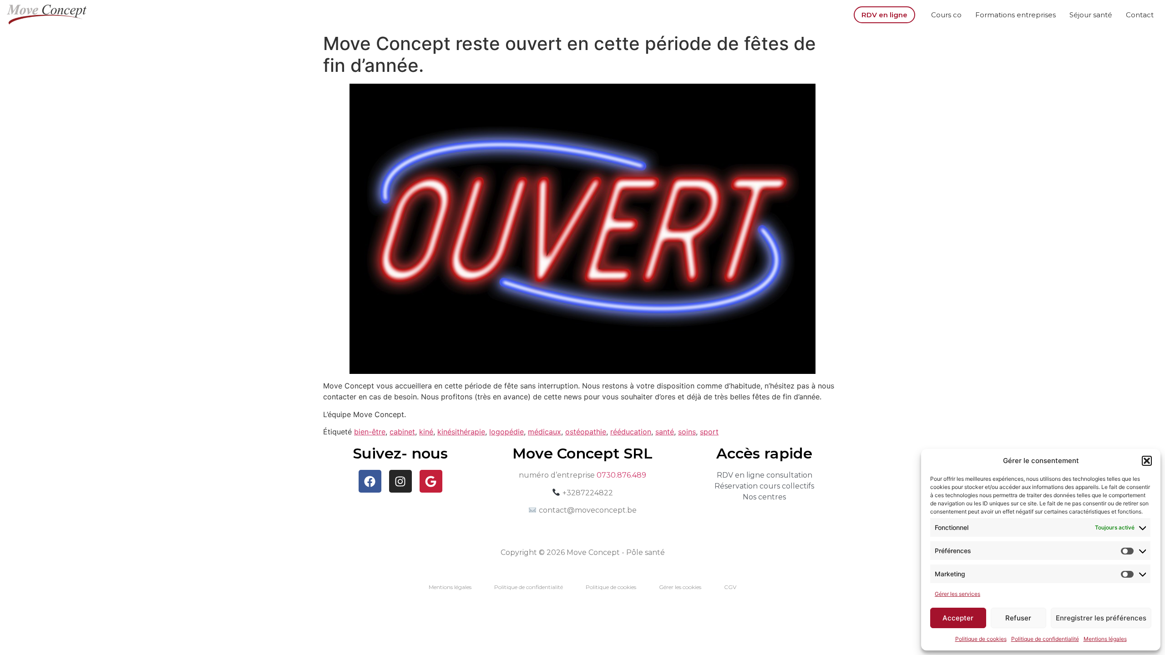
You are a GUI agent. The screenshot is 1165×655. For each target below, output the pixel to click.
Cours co (946, 14)
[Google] (431, 481)
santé (664, 431)
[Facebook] (370, 481)
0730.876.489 (621, 475)
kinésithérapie (461, 431)
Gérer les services (957, 593)
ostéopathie (585, 431)
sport (709, 431)
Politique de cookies (981, 638)
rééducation (630, 431)
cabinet (402, 431)
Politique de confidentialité (1045, 638)
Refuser (1018, 618)
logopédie (506, 431)
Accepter (957, 618)
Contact (1140, 14)
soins (687, 431)
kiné (426, 431)
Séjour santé (1090, 14)
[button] (1146, 460)
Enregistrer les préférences (1101, 618)
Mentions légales (1105, 638)
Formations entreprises (1015, 14)
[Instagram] (400, 481)
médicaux (544, 431)
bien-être (369, 431)
